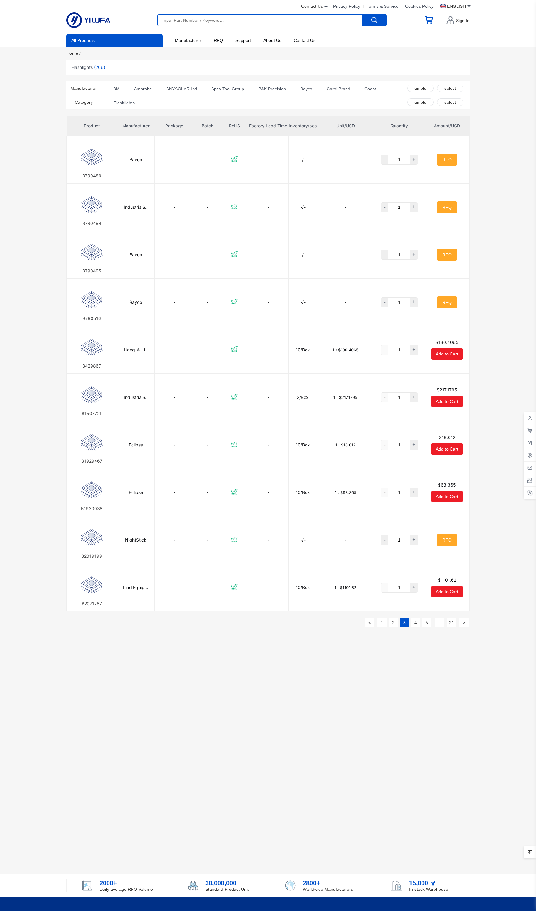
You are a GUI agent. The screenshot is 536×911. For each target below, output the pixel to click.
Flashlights (124, 102)
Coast (370, 88)
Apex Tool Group (227, 88)
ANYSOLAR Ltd (181, 88)
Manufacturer (188, 40)
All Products (83, 40)
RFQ (218, 40)
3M (117, 88)
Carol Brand (338, 88)
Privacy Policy (346, 6)
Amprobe (143, 88)
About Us (272, 40)
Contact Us (304, 40)
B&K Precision (272, 88)
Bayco (306, 88)
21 (451, 622)
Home (73, 53)
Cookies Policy (419, 6)
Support (243, 40)
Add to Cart (447, 353)
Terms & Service (383, 6)
